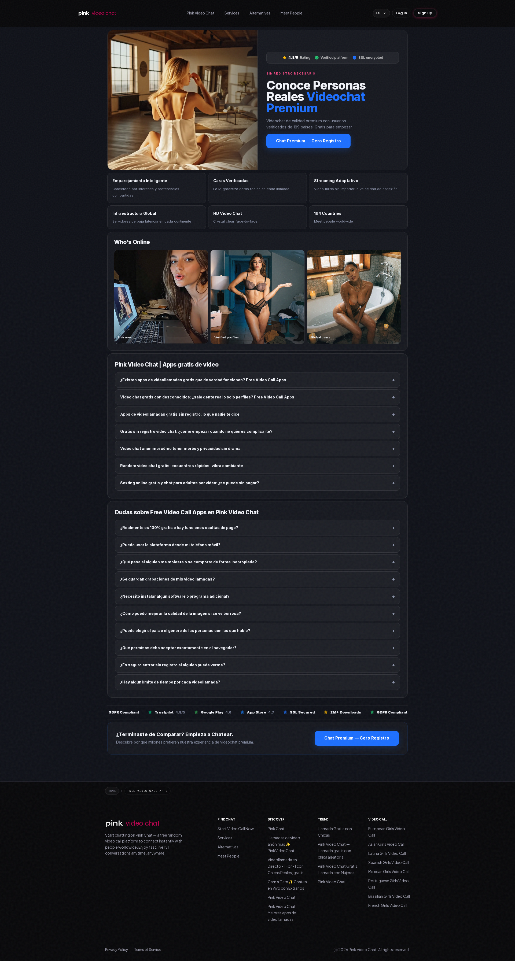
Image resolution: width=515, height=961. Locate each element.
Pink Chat (276, 828)
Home (112, 791)
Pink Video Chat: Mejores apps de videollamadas (282, 913)
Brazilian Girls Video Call (389, 896)
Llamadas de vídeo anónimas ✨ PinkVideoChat (284, 844)
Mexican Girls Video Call (388, 871)
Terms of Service (147, 949)
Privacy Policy (116, 949)
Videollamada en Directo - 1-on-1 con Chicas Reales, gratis (286, 866)
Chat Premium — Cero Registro (308, 140)
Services (232, 12)
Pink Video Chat (200, 12)
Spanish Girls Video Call (388, 862)
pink (97, 13)
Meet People (291, 12)
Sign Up (425, 13)
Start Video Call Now (236, 828)
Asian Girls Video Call (386, 844)
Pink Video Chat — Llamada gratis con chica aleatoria (334, 850)
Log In (401, 13)
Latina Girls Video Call (387, 853)
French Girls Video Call (387, 905)
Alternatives (259, 12)
